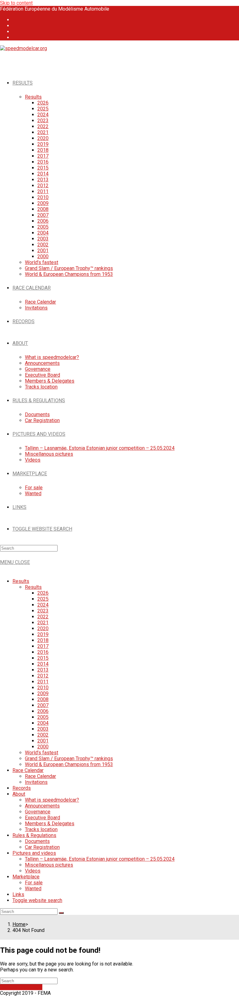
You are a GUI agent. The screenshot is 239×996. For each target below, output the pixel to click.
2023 (43, 611)
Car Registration (42, 847)
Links (18, 894)
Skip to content (16, 3)
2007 (43, 705)
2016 (43, 652)
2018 (43, 640)
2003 (43, 729)
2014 (43, 664)
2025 (43, 599)
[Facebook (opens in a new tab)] (16, 20)
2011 (43, 682)
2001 (43, 741)
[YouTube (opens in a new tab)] (16, 32)
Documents (37, 841)
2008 (43, 699)
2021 (43, 623)
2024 (43, 605)
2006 (43, 711)
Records (21, 788)
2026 (43, 593)
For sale (34, 883)
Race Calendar (28, 770)
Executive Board (42, 818)
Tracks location (41, 829)
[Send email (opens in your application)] (16, 37)
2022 (43, 617)
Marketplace (26, 877)
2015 (43, 658)
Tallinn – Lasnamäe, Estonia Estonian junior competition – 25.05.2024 (100, 859)
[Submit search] (61, 913)
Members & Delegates (49, 823)
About (18, 794)
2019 (43, 634)
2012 (43, 676)
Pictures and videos (34, 853)
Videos (32, 871)
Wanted (33, 888)
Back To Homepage (21, 987)
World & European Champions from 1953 (69, 764)
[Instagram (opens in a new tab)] (16, 26)
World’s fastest (41, 753)
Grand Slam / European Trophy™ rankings (69, 758)
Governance (37, 812)
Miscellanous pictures (49, 865)
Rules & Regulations (34, 835)
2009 (43, 693)
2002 (43, 735)
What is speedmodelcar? (52, 800)
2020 (43, 628)
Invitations (36, 782)
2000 (43, 747)
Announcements (42, 806)
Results (20, 581)
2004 (43, 723)
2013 (43, 670)
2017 (43, 646)
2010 (43, 688)
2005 (43, 717)
